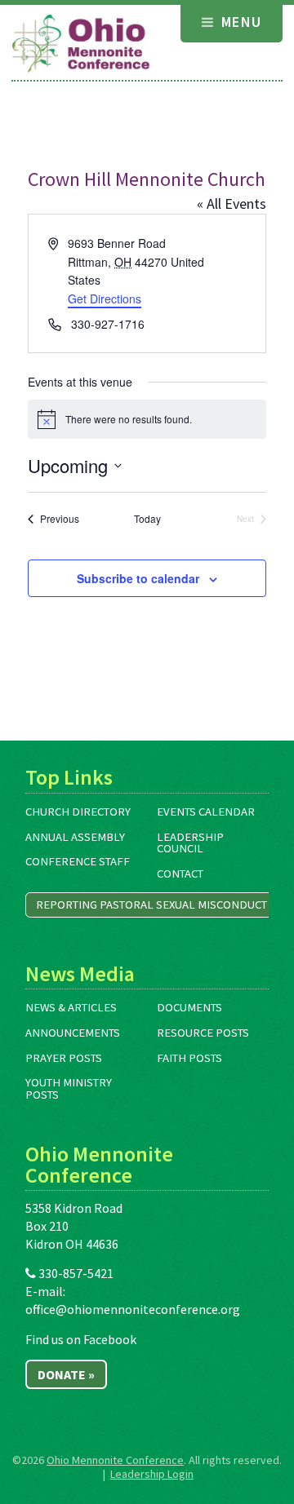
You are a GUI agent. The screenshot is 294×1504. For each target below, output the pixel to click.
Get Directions (104, 298)
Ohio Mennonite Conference (115, 1460)
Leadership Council (190, 842)
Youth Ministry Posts (68, 1088)
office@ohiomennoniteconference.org (132, 1309)
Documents (189, 1007)
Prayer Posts (63, 1058)
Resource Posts (203, 1032)
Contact (180, 873)
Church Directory (78, 811)
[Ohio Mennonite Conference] (80, 44)
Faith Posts (189, 1058)
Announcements (72, 1032)
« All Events (231, 203)
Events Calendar (206, 811)
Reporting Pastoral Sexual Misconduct (151, 904)
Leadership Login (152, 1473)
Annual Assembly (75, 836)
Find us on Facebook (80, 1339)
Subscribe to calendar (138, 578)
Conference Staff (77, 861)
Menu (238, 21)
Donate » (66, 1374)
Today (147, 518)
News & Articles (71, 1007)
